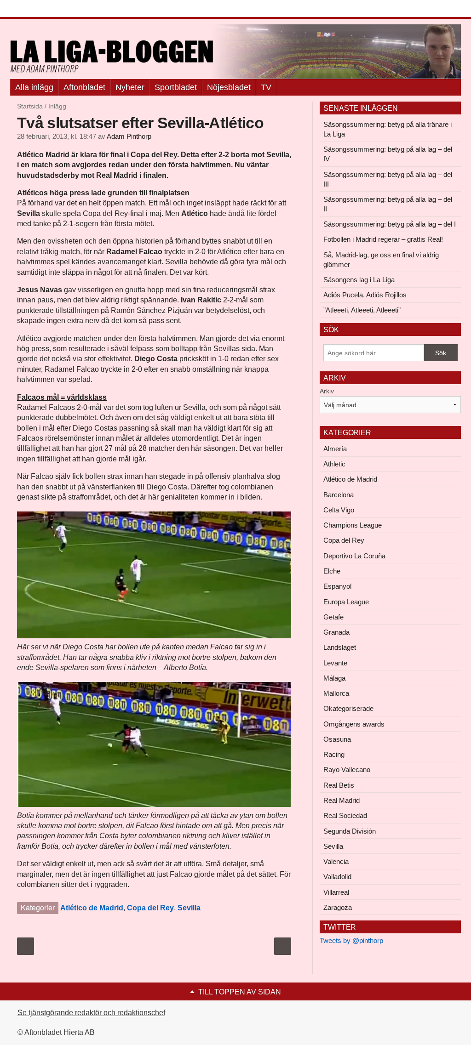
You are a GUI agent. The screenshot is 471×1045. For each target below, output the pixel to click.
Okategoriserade (348, 708)
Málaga (334, 678)
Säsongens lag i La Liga (359, 280)
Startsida (30, 106)
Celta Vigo (338, 510)
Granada (336, 632)
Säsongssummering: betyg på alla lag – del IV (387, 154)
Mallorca (336, 693)
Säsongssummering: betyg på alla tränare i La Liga (387, 129)
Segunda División (349, 831)
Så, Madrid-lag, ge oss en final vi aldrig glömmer (381, 259)
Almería (335, 449)
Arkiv (327, 391)
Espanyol (337, 586)
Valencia (336, 861)
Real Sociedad (345, 815)
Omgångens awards (354, 724)
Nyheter (129, 87)
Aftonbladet (84, 87)
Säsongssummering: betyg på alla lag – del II (387, 204)
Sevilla (189, 908)
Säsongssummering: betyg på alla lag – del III (387, 179)
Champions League (352, 525)
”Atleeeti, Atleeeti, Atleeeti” (362, 310)
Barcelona (338, 495)
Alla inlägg (34, 87)
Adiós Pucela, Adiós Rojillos (365, 295)
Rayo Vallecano (346, 769)
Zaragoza (337, 907)
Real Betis (338, 785)
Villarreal (336, 892)
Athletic (334, 464)
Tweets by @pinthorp (351, 940)
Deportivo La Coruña (354, 556)
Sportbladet (176, 87)
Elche (331, 571)
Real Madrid (341, 800)
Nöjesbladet (229, 87)
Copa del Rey (150, 908)
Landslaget (339, 647)
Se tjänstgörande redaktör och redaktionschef (91, 1013)
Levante (335, 663)
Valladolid (337, 876)
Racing (334, 754)
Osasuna (337, 739)
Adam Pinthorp (129, 136)
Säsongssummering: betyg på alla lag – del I (389, 224)
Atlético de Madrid (91, 908)
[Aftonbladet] (44, 9)
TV (266, 87)
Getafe (333, 617)
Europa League (346, 602)
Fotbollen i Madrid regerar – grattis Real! (383, 239)
